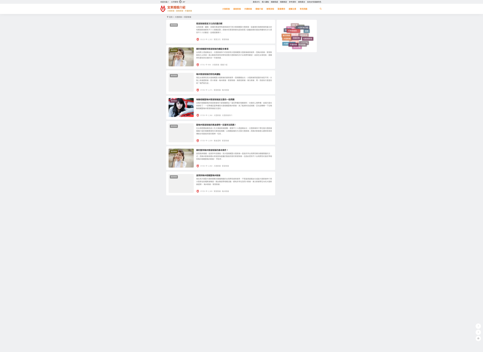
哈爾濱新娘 (307, 36)
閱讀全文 (270, 39)
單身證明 (217, 141)
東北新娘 (286, 39)
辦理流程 (270, 9)
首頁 (171, 17)
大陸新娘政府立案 (294, 25)
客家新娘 (174, 25)
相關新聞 (296, 28)
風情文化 (256, 2)
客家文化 (217, 39)
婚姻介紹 (259, 9)
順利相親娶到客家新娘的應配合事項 (212, 49)
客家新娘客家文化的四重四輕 (209, 24)
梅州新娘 (225, 90)
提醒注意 (292, 9)
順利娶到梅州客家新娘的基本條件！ (212, 150)
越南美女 (301, 2)
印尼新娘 (299, 35)
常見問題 (303, 9)
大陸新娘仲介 (227, 115)
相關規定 (283, 2)
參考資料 (292, 2)
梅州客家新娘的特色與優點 (208, 74)
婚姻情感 (274, 2)
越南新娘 (237, 9)
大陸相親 (304, 44)
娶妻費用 (281, 9)
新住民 (287, 30)
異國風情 (293, 47)
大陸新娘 (226, 9)
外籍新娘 (248, 9)
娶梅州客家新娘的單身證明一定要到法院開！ (216, 125)
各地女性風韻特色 (314, 2)
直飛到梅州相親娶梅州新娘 (208, 175)
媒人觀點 (265, 2)
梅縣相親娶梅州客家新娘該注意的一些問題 (215, 99)
